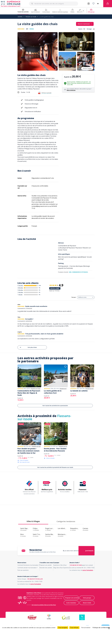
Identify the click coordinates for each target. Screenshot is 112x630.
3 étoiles (20, 290)
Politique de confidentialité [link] (101, 628)
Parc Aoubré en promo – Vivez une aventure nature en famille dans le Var (28, 451)
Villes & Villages (33, 521)
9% (39, 288)
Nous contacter (71, 90)
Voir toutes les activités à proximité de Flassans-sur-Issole (55, 467)
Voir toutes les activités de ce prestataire (55, 405)
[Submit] (32, 4)
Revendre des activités (46, 567)
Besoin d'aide (87, 603)
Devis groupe (87, 598)
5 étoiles (20, 286)
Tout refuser (74, 628)
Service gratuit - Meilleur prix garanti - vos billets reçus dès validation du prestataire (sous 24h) (79, 83)
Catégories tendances (66, 521)
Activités (20, 16)
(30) (78, 388)
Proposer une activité (46, 565)
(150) (51, 388)
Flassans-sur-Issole (30, 16)
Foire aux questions (23, 570)
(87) (25, 388)
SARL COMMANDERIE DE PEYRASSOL (78, 272)
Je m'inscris (89, 551)
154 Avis (31, 29)
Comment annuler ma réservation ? (27, 567)
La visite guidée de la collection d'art (52, 392)
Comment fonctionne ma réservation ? (28, 565)
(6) (24, 446)
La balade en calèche (79, 391)
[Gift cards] (89, 4)
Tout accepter (62, 628)
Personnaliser (85, 628)
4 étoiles (20, 288)
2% (39, 290)
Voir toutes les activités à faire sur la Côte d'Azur (44, 605)
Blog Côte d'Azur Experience (61, 567)
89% (40, 285)
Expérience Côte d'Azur (60, 565)
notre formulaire (88, 570)
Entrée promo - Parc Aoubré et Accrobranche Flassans (55, 450)
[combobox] (53, 4)
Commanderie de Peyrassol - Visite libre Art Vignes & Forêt (29, 393)
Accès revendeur (71, 603)
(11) (51, 446)
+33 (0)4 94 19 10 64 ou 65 (35, 579)
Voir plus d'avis (32, 347)
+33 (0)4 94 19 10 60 (76, 565)
